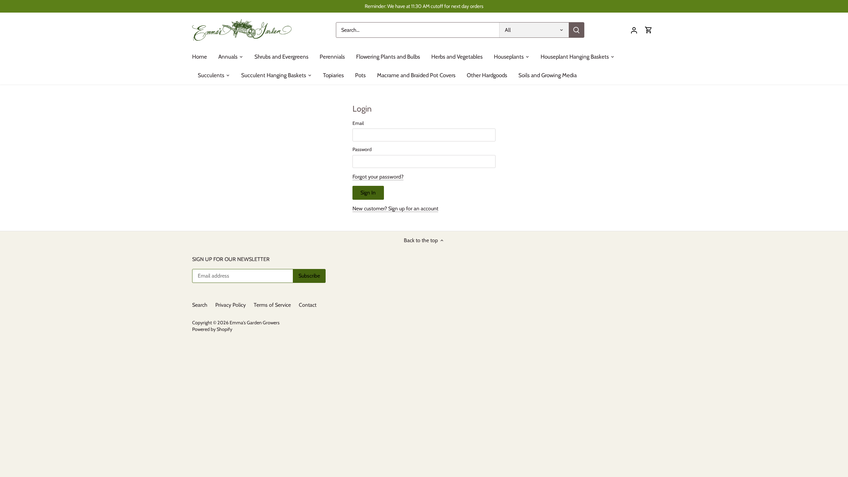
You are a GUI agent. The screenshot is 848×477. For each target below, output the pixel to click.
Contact (307, 305)
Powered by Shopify (212, 329)
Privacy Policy (230, 305)
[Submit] (576, 30)
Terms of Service (272, 305)
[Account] (634, 30)
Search (199, 305)
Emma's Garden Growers (255, 323)
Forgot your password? (377, 177)
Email (358, 123)
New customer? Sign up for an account (395, 208)
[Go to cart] (649, 30)
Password (362, 149)
